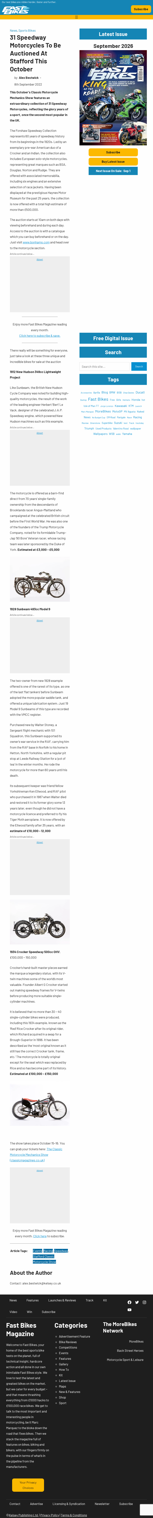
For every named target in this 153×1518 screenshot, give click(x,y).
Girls (118, 399)
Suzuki (118, 422)
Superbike (107, 422)
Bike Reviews (68, 1342)
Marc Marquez (87, 411)
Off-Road (111, 417)
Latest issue (67, 1380)
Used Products (104, 428)
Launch (138, 406)
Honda (136, 399)
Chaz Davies (128, 392)
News (13, 30)
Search (139, 366)
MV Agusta (129, 411)
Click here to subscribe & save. (39, 335)
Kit (61, 1375)
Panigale (121, 417)
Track (131, 423)
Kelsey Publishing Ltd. (24, 1515)
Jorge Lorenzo (106, 406)
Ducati (140, 392)
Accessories (86, 392)
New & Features (69, 1391)
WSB (112, 433)
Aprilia (96, 392)
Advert (40, 259)
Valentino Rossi (121, 428)
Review (85, 423)
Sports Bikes (27, 30)
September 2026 (113, 45)
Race (129, 417)
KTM (131, 405)
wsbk (118, 434)
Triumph (89, 428)
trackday (140, 423)
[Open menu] (76, 17)
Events (37, 1251)
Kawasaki (121, 405)
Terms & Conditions (74, 1515)
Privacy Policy (49, 1515)
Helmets (126, 400)
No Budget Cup (98, 417)
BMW (112, 392)
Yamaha (127, 433)
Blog (105, 392)
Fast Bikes (98, 399)
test (125, 423)
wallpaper (135, 428)
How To (64, 1369)
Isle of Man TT (91, 405)
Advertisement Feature (74, 1336)
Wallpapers (100, 433)
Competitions (68, 1347)
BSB (119, 392)
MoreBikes (103, 411)
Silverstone (95, 423)
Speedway (61, 1251)
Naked (140, 411)
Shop (62, 1397)
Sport (62, 1403)
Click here (40, 1236)
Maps (62, 1386)
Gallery (63, 1364)
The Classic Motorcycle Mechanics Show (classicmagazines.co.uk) (36, 1154)
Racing (48, 1251)
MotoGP (117, 411)
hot (143, 399)
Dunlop (83, 400)
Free (112, 399)
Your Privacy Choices (28, 1485)
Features (65, 1358)
